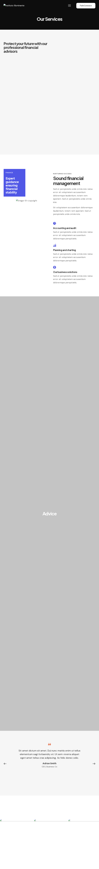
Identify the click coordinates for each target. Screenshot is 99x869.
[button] (6, 763)
